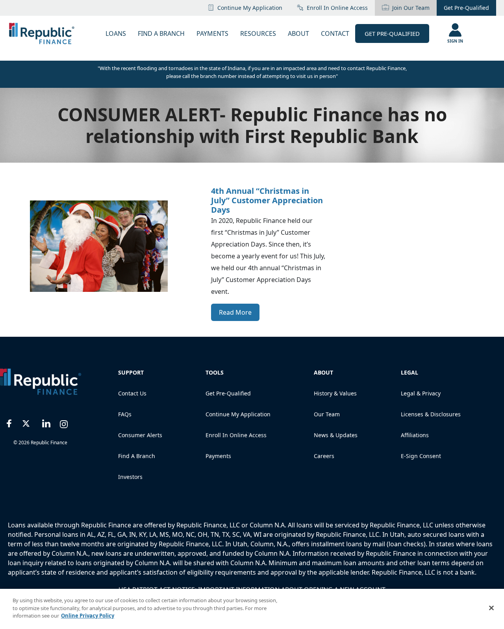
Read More (235, 312)
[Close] (491, 608)
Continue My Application (249, 7)
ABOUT (298, 33)
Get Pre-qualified (228, 393)
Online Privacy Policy (87, 615)
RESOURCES (258, 33)
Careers (324, 456)
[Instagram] (64, 422)
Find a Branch (136, 456)
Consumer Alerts (140, 435)
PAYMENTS (212, 33)
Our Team (327, 414)
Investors (130, 477)
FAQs (125, 414)
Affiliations (415, 435)
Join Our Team (411, 7)
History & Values (335, 393)
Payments (218, 456)
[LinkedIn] (46, 422)
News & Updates (336, 435)
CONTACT (335, 33)
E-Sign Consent (421, 456)
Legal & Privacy (421, 393)
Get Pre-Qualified (466, 7)
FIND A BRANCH (161, 33)
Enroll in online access (337, 7)
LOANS (116, 33)
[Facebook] (9, 422)
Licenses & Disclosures (431, 414)
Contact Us (132, 393)
